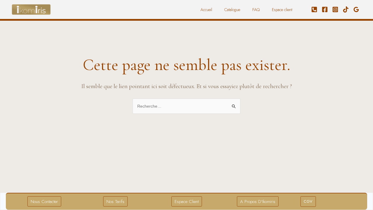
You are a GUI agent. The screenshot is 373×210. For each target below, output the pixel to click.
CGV (308, 201)
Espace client (282, 10)
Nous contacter (44, 201)
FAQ (256, 10)
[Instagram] (335, 9)
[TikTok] (346, 9)
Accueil (206, 10)
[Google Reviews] (356, 9)
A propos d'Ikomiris (257, 201)
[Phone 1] (314, 9)
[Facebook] (325, 9)
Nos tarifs (115, 201)
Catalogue (232, 10)
